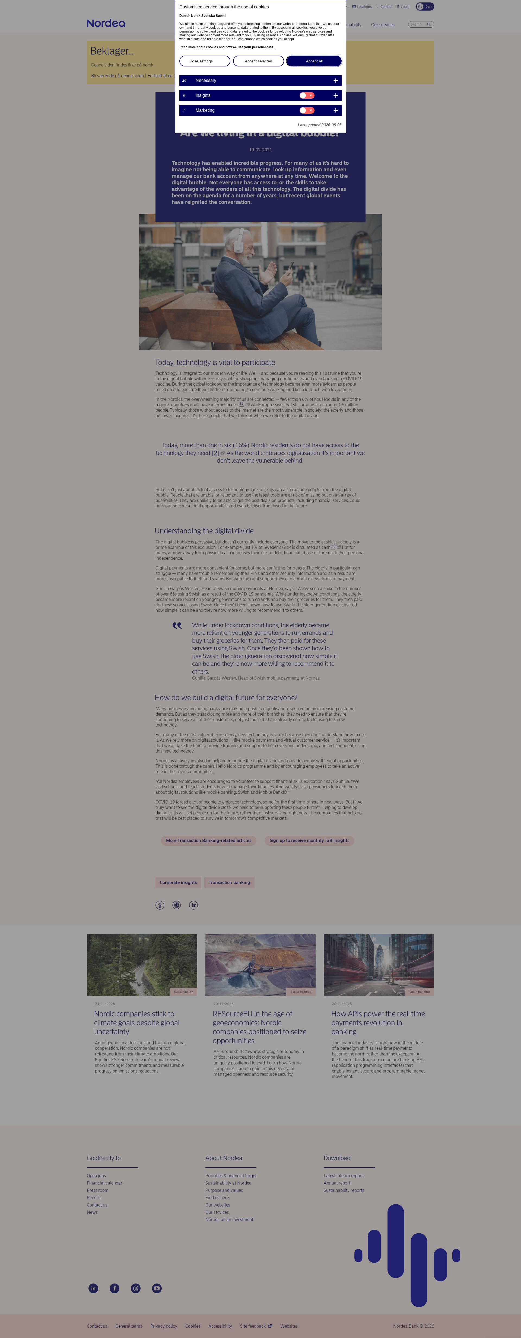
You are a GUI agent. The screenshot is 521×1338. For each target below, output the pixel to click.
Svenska (208, 16)
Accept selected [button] (258, 61)
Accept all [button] (314, 61)
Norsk (196, 16)
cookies (212, 47)
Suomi (220, 16)
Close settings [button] (201, 61)
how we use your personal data (249, 47)
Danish (184, 16)
